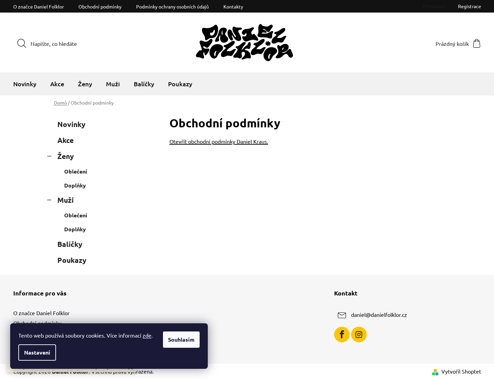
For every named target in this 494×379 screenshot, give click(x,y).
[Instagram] (359, 334)
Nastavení (37, 352)
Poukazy (71, 260)
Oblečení (75, 171)
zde (147, 335)
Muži (65, 199)
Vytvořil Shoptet (461, 371)
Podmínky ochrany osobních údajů (172, 6)
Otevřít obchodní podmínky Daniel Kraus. (218, 141)
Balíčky (69, 244)
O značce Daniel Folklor (38, 6)
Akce (65, 140)
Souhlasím (181, 339)
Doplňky (75, 185)
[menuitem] (24, 83)
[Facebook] (342, 334)
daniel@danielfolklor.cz (379, 314)
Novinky (71, 124)
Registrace (469, 6)
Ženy (65, 156)
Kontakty (233, 6)
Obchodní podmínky (100, 6)
